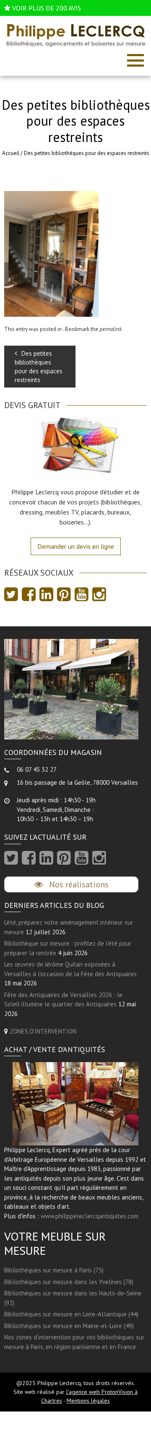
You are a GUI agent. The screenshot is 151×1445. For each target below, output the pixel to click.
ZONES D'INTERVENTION (43, 1031)
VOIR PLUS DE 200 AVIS (46, 8)
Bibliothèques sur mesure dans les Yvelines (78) (68, 1282)
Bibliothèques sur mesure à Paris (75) (54, 1270)
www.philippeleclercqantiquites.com (89, 1216)
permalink (110, 329)
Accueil (10, 153)
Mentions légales (88, 1400)
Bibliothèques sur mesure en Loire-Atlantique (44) (71, 1314)
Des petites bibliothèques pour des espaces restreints (38, 366)
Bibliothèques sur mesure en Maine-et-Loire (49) (69, 1326)
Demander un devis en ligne (75, 546)
